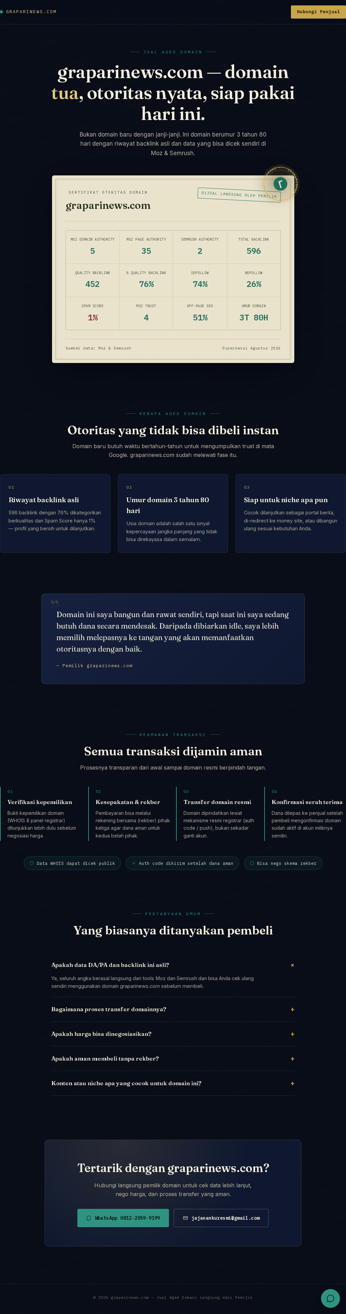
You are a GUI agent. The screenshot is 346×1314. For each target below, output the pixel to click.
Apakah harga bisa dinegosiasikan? (173, 1033)
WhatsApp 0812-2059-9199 (127, 1218)
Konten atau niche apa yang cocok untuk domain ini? (173, 1083)
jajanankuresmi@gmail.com (226, 1218)
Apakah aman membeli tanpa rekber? (173, 1058)
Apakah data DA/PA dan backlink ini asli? (173, 964)
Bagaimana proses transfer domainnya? (173, 1009)
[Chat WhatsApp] (330, 1298)
